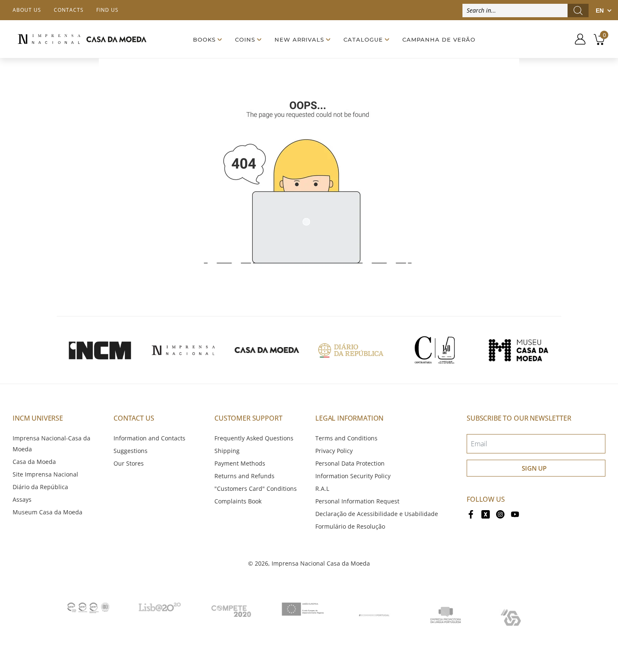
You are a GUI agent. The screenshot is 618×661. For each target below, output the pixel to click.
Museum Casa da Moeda (47, 512)
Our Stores (129, 463)
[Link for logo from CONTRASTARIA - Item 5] (434, 350)
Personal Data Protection (350, 463)
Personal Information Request (357, 501)
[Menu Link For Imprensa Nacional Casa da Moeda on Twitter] (485, 514)
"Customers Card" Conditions (255, 488)
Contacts (69, 9)
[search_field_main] (578, 10)
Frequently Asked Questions (253, 438)
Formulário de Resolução (350, 526)
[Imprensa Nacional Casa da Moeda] (82, 39)
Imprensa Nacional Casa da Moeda (321, 563)
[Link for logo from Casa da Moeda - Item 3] (267, 350)
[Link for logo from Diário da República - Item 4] (350, 350)
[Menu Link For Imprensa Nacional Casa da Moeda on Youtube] (515, 514)
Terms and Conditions (346, 438)
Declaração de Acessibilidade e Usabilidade (376, 514)
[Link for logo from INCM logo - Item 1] (99, 350)
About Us (27, 9)
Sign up (534, 468)
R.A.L (322, 488)
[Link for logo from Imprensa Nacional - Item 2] (183, 350)
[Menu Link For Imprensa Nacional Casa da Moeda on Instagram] (500, 514)
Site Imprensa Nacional (45, 474)
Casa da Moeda (34, 462)
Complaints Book (237, 501)
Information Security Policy (353, 476)
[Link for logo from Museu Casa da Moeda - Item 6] (518, 350)
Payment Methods (239, 463)
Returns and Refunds (244, 476)
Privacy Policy (334, 451)
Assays (22, 499)
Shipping (227, 451)
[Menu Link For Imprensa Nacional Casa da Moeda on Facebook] (471, 514)
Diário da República (40, 487)
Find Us (107, 9)
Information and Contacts (149, 438)
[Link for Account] (577, 39)
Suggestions (131, 451)
